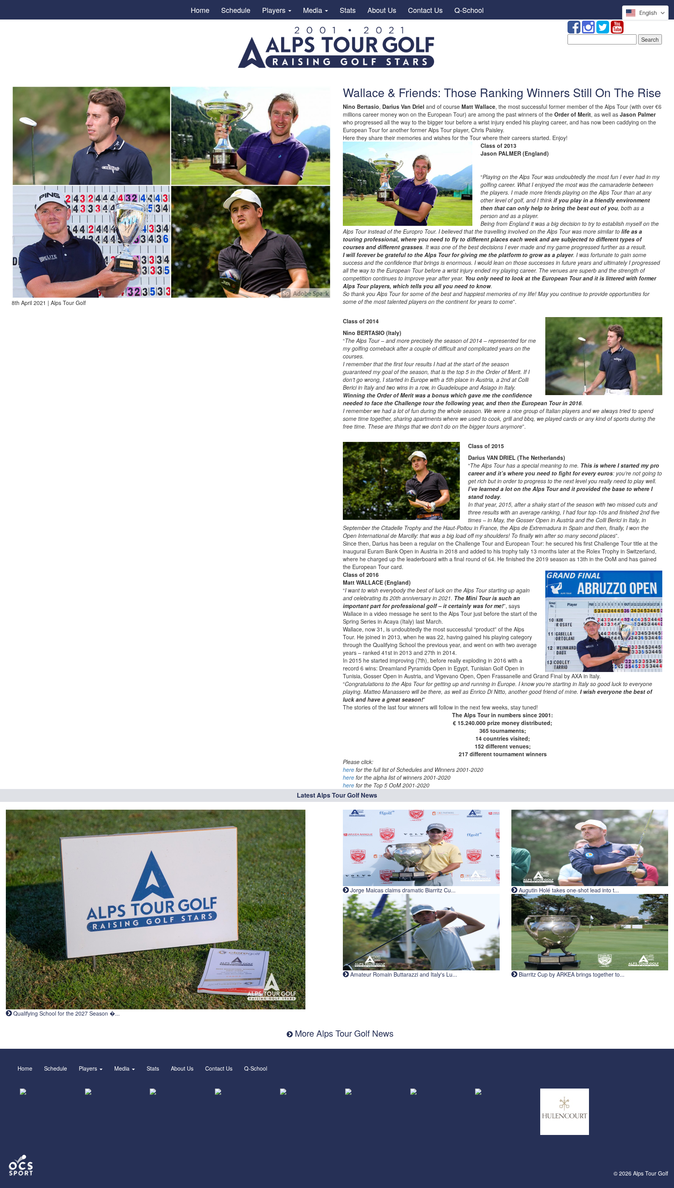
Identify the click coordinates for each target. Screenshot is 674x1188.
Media (313, 10)
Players (274, 10)
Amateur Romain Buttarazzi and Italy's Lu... (403, 974)
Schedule (235, 10)
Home (200, 10)
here (348, 769)
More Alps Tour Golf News (343, 1033)
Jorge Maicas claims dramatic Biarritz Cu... (402, 890)
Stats (348, 10)
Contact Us (425, 10)
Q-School (469, 10)
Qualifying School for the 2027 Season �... (66, 1013)
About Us (381, 10)
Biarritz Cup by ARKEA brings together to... (570, 974)
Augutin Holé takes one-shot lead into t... (568, 890)
